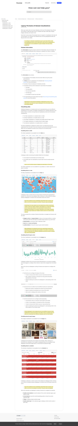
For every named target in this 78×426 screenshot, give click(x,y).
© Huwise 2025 (57, 418)
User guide (27, 2)
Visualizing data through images (7, 27)
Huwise (55, 415)
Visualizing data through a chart (7, 25)
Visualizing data (4, 21)
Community (56, 416)
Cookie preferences (20, 420)
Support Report (19, 418)
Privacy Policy (49, 423)
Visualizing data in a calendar (7, 28)
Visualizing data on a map (6, 24)
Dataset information (5, 20)
